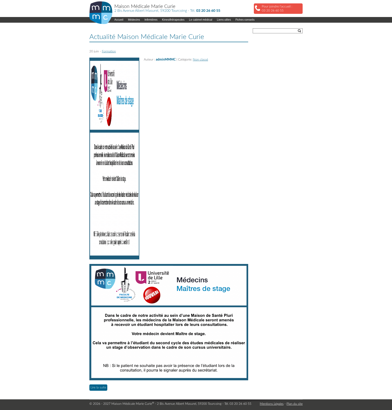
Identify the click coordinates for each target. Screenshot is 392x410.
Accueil (118, 19)
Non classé (200, 59)
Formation (109, 51)
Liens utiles (224, 19)
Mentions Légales (272, 403)
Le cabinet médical (200, 19)
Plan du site (295, 403)
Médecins (134, 19)
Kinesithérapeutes (173, 19)
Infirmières (151, 19)
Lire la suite (98, 387)
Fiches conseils (245, 19)
